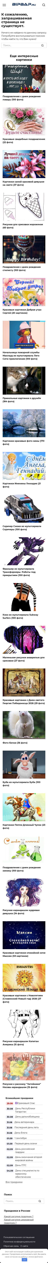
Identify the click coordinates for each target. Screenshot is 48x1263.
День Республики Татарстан (25, 1110)
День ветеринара (24, 1122)
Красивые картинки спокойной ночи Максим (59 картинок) (24, 954)
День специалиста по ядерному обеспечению (27, 1173)
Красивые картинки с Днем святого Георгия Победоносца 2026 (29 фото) (24, 702)
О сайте (24, 1246)
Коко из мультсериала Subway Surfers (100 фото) (20, 616)
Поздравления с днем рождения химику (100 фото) (22, 869)
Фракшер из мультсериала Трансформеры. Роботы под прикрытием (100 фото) (19, 572)
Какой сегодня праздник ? (18, 1216)
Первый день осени (26, 1143)
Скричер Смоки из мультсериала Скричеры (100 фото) (22, 528)
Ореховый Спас (26, 1103)
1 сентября (21, 1138)
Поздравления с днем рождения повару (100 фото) (22, 98)
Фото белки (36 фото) (15, 742)
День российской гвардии (25, 1150)
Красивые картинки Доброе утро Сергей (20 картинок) (22, 311)
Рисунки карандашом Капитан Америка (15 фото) (21, 1043)
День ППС (20, 1165)
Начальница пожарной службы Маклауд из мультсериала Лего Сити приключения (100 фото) (21, 355)
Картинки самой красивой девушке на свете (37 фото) (23, 183)
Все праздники (14, 1182)
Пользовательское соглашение (19, 1237)
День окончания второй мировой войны (28, 1159)
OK (24, 1260)
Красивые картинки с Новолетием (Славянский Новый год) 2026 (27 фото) (23, 998)
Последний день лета (27, 1127)
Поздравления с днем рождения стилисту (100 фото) (22, 268)
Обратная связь (11, 1246)
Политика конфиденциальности (19, 1242)
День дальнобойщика (27, 1116)
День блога (21, 1133)
